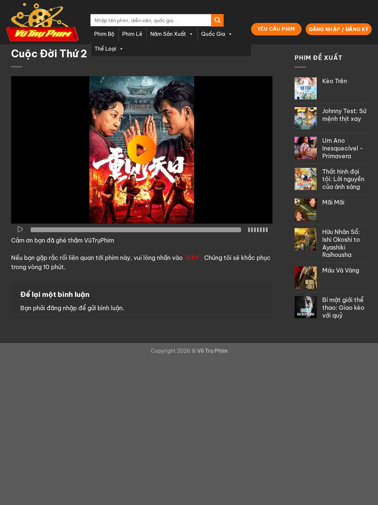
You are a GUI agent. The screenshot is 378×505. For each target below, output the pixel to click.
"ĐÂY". (193, 257)
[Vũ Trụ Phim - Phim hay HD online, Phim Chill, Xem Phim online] (42, 22)
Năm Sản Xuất (168, 34)
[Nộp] (217, 20)
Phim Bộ (104, 34)
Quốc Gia (213, 34)
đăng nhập (62, 308)
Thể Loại (105, 48)
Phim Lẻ (132, 34)
